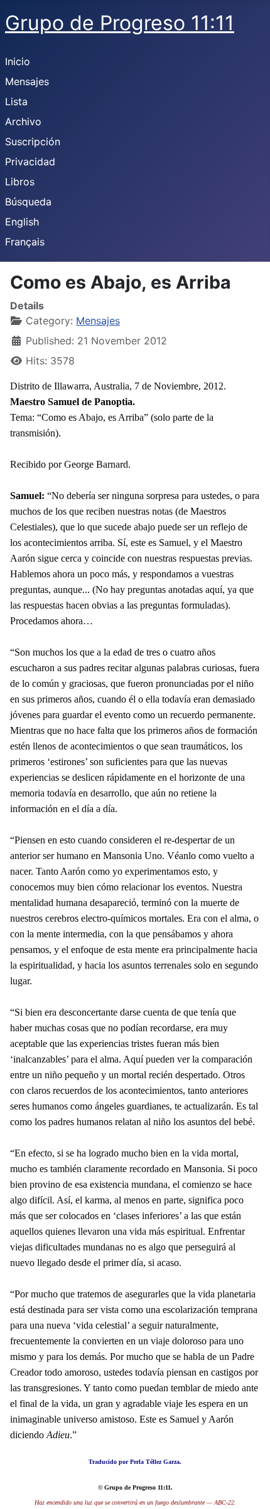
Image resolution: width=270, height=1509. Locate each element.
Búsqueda (28, 201)
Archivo (23, 121)
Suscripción (32, 141)
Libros (20, 181)
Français (25, 241)
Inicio (17, 61)
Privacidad (30, 161)
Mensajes (27, 81)
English (22, 221)
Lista (16, 101)
